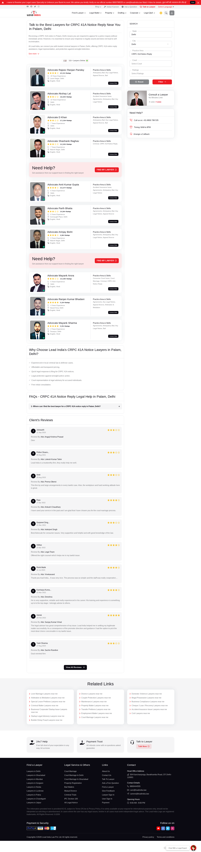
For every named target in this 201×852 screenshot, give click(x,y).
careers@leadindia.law (139, 794)
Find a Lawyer (108, 787)
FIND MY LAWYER (105, 170)
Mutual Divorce (70, 791)
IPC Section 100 (71, 799)
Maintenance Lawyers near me (94, 702)
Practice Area (137, 51)
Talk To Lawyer (108, 779)
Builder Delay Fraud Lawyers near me (46, 720)
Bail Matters (69, 787)
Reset (140, 82)
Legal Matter (94, 13)
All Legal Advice (71, 803)
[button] (166, 12)
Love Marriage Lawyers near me (44, 694)
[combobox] (151, 34)
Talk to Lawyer (149, 7)
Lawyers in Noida (34, 787)
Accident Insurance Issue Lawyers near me (149, 709)
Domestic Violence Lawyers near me (147, 694)
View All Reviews (74, 667)
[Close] (198, 3)
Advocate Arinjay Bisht (59, 232)
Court (134, 60)
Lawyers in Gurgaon (35, 783)
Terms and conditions (165, 837)
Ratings (135, 70)
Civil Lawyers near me (141, 713)
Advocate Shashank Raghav (63, 141)
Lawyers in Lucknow (35, 791)
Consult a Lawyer (158, 94)
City (134, 41)
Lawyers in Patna (34, 795)
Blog (97, 7)
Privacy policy (148, 837)
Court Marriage (70, 771)
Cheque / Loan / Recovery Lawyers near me (150, 706)
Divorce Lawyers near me (91, 694)
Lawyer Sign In (108, 795)
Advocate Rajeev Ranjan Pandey (65, 70)
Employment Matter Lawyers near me (96, 713)
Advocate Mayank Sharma (62, 323)
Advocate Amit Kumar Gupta (63, 184)
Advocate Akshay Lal (59, 93)
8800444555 (135, 786)
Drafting (121, 13)
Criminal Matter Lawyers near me (44, 706)
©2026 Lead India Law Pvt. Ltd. (49, 837)
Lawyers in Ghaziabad (36, 775)
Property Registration (73, 783)
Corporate (134, 13)
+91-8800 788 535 (146, 120)
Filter (160, 82)
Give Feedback (108, 791)
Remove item (168, 44)
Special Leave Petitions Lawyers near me (48, 702)
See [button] (33, 54)
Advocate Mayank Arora (60, 275)
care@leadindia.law (138, 790)
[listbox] (151, 73)
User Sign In (107, 799)
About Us (106, 771)
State (134, 31)
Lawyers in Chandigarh (36, 799)
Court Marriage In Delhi (74, 775)
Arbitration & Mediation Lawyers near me (48, 698)
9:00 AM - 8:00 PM (137, 803)
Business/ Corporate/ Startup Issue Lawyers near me (49, 710)
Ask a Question (130, 7)
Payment (105, 803)
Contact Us (106, 775)
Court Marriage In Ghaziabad (76, 779)
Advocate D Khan (57, 117)
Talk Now (142, 746)
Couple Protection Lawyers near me (96, 698)
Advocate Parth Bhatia (59, 208)
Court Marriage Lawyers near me (94, 717)
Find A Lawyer (78, 13)
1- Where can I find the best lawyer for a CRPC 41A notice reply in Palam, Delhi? (66, 406)
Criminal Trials (70, 795)
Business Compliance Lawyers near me (148, 702)
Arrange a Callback (141, 134)
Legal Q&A (148, 13)
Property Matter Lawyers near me (95, 706)
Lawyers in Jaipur (34, 803)
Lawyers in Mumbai (35, 779)
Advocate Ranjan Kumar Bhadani (65, 299)
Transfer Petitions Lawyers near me (95, 709)
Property (108, 13)
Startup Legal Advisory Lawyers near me (47, 716)
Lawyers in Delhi (33, 771)
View (192, 2)
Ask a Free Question (110, 783)
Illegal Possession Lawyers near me (146, 698)
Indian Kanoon (113, 7)
